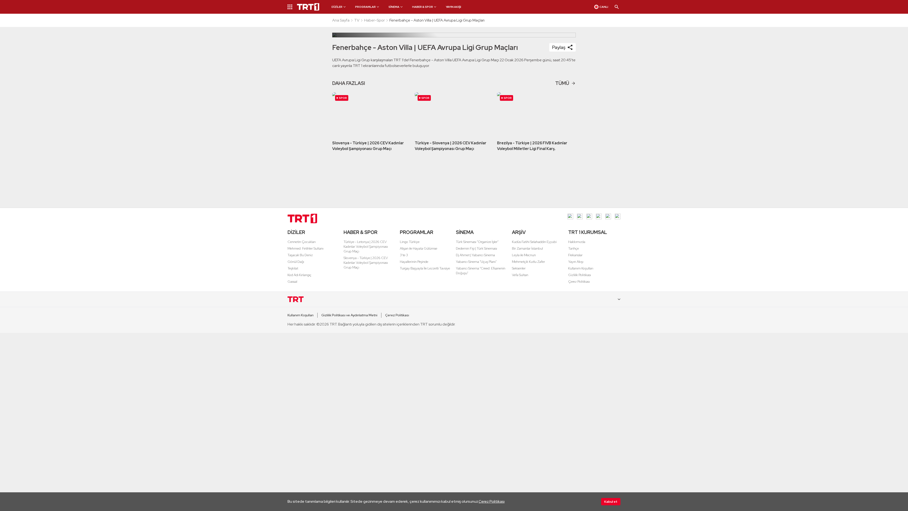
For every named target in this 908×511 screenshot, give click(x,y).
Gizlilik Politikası (579, 275)
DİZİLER (296, 232)
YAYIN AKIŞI (453, 7)
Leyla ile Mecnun (524, 255)
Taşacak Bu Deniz (300, 255)
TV (356, 20)
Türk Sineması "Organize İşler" (477, 242)
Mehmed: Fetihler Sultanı (305, 248)
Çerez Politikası (492, 501)
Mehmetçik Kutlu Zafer (528, 262)
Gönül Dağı (296, 262)
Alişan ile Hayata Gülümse (418, 248)
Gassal (292, 281)
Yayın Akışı (575, 262)
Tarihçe (573, 248)
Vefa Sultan (520, 275)
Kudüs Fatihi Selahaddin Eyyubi (534, 242)
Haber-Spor (374, 20)
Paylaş (558, 47)
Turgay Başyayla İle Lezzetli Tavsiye (425, 268)
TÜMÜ (562, 83)
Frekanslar (575, 255)
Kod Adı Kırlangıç (299, 275)
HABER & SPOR (360, 232)
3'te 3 (404, 255)
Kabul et (610, 501)
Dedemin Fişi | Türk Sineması (476, 248)
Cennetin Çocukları (302, 242)
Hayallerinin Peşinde (414, 262)
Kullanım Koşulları (580, 268)
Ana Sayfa (340, 20)
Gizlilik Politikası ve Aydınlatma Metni (349, 315)
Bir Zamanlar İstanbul (527, 248)
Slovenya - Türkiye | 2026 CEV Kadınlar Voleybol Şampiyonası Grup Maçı (366, 262)
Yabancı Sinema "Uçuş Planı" (476, 262)
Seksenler (519, 268)
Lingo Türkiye (409, 242)
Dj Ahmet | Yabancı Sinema (475, 255)
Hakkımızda (576, 242)
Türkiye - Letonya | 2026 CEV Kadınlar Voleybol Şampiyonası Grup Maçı (366, 246)
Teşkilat (293, 268)
